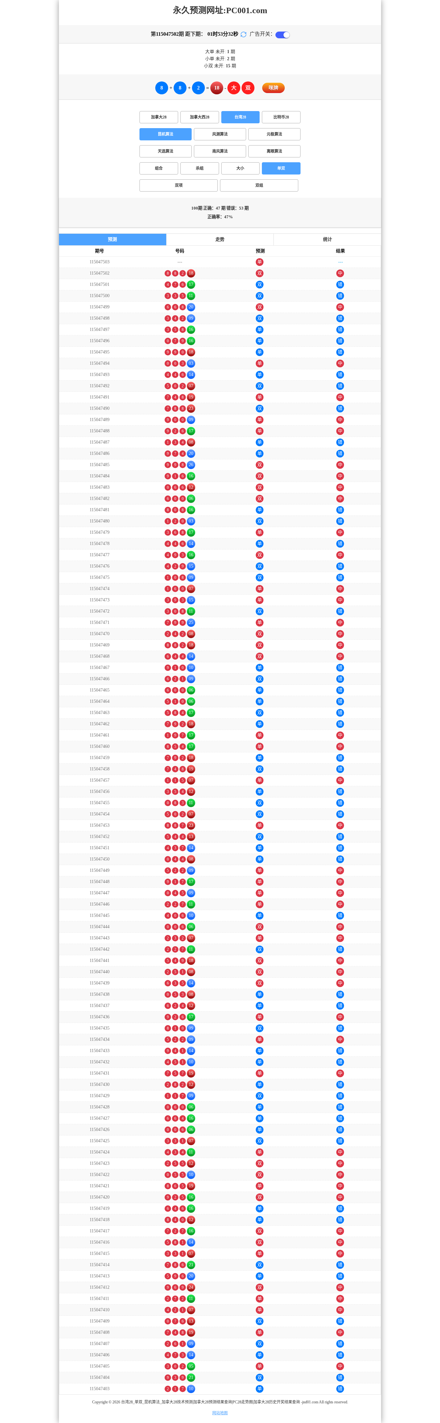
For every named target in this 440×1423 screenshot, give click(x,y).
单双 (281, 168)
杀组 (200, 168)
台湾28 (240, 117)
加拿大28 (159, 117)
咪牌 (273, 87)
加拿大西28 (199, 117)
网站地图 (220, 1413)
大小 (240, 168)
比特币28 (281, 117)
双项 (179, 185)
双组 (259, 185)
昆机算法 (165, 134)
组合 (159, 168)
